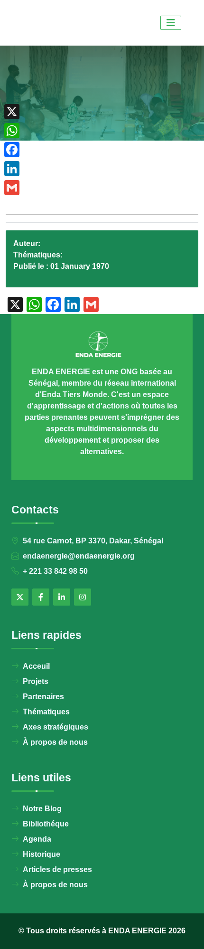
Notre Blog (42, 809)
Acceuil (36, 666)
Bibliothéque (46, 824)
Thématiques (46, 712)
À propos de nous (55, 742)
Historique (41, 854)
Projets (35, 681)
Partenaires (43, 697)
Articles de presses (57, 869)
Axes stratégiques (55, 727)
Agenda (37, 839)
